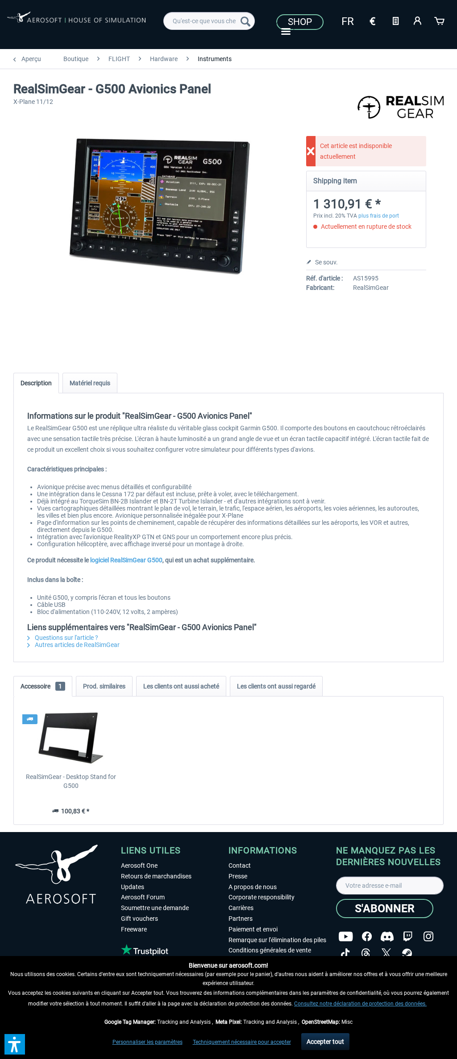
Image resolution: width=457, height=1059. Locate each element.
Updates (132, 886)
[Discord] (387, 936)
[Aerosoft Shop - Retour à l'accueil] (76, 23)
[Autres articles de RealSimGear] (400, 111)
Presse (237, 876)
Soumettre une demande (155, 907)
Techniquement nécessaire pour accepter (242, 1042)
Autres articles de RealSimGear (76, 644)
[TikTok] (345, 953)
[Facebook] (367, 936)
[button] (14, 1044)
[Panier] (440, 20)
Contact (239, 865)
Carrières (240, 907)
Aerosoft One (139, 865)
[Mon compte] (418, 20)
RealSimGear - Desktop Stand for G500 (71, 781)
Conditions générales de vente (269, 950)
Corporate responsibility (261, 897)
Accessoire (41, 686)
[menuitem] (209, 21)
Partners (240, 918)
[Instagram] (428, 936)
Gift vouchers (139, 918)
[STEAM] (407, 953)
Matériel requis (90, 383)
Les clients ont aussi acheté (181, 686)
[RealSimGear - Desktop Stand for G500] (71, 736)
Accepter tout (325, 1041)
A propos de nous (252, 886)
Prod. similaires (104, 686)
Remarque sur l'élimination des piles (277, 940)
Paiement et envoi (253, 929)
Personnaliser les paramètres (147, 1042)
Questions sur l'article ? (65, 637)
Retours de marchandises (156, 876)
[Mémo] (395, 20)
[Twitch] (407, 936)
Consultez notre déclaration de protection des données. (360, 1004)
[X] (386, 953)
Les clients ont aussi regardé (276, 686)
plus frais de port (378, 216)
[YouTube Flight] (346, 936)
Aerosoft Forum (143, 897)
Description (36, 383)
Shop (300, 21)
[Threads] (365, 953)
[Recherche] (245, 21)
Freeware (134, 929)
